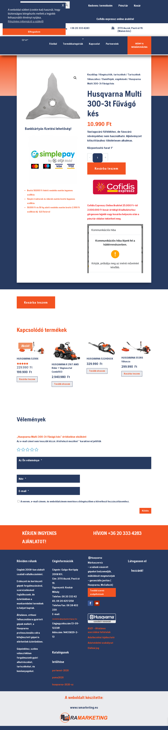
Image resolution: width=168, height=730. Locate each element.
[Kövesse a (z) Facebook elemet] (90, 603)
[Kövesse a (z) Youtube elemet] (97, 603)
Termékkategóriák (73, 43)
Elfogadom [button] (34, 31)
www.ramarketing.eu (84, 707)
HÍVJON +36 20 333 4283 (117, 533)
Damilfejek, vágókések (114, 79)
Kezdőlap (92, 74)
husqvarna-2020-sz (63, 684)
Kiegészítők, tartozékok (112, 74)
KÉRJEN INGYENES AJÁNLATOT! (39, 537)
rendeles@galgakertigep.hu (64, 619)
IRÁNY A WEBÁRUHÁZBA (139, 45)
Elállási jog (93, 648)
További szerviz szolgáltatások (97, 592)
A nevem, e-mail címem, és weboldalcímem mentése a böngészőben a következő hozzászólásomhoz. (75, 501)
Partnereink (112, 43)
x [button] (63, 5)
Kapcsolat (94, 43)
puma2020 (58, 677)
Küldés (145, 510)
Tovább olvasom (62, 384)
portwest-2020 (60, 670)
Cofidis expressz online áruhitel (114, 19)
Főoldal (53, 43)
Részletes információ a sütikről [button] (25, 21)
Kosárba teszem (106, 168)
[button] (75, 78)
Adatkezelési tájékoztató (101, 637)
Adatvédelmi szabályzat (100, 642)
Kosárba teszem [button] (27, 379)
